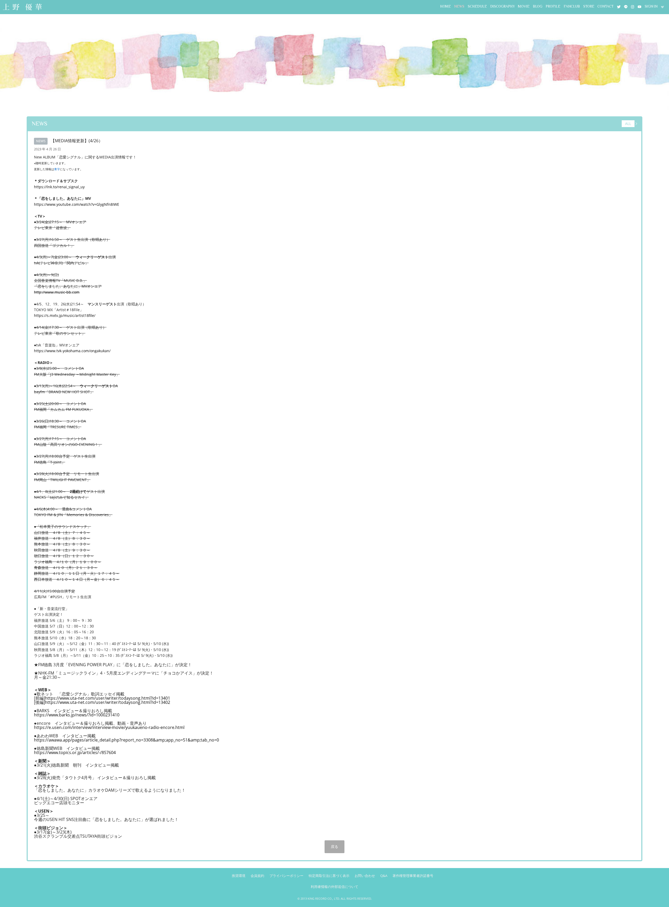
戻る (334, 846)
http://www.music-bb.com (56, 292)
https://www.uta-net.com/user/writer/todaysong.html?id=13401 (107, 698)
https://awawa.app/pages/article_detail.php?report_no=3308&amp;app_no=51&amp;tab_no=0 (126, 740)
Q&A (383, 875)
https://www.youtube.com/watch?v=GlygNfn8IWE (76, 204)
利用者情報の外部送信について (334, 886)
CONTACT (605, 6)
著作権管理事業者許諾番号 (413, 875)
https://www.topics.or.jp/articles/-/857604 (75, 752)
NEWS (459, 6)
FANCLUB (572, 6)
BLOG (537, 6)
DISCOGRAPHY (502, 6)
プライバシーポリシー (286, 875)
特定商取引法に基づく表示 (329, 875)
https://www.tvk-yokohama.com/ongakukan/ (72, 350)
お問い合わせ (365, 875)
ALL (628, 123)
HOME (445, 6)
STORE (588, 6)
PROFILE (553, 6)
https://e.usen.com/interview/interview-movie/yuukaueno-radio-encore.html (109, 727)
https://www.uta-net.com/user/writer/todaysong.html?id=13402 (107, 702)
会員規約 (257, 875)
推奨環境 (238, 875)
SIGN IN (651, 6)
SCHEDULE (477, 6)
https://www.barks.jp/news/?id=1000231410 (76, 715)
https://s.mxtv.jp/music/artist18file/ (64, 315)
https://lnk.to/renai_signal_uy (59, 186)
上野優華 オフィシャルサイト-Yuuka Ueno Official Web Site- (22, 7)
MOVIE (523, 6)
